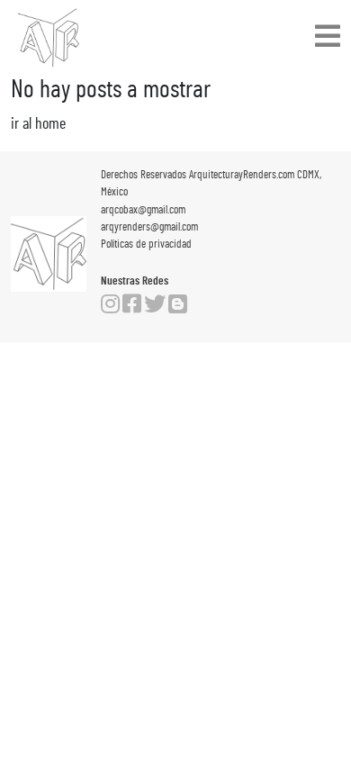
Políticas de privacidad (146, 244)
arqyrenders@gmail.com (149, 227)
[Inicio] (48, 38)
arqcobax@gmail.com (143, 210)
